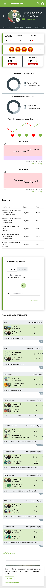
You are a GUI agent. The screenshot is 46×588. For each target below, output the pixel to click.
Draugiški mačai (16, 390)
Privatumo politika (12, 582)
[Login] (42, 3)
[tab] (7, 27)
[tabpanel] (23, 295)
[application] (13, 84)
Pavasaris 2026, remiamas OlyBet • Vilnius (25, 416)
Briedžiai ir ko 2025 (17, 338)
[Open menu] (5, 4)
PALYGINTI (35, 301)
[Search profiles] (37, 3)
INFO (42, 341)
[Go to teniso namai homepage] (17, 3)
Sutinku (9, 578)
